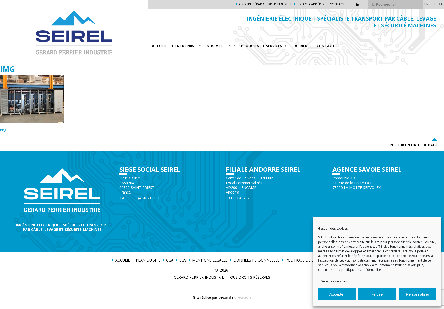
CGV (182, 260)
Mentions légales (210, 260)
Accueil (159, 45)
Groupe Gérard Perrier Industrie (265, 4)
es (434, 4)
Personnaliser (417, 294)
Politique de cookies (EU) (310, 260)
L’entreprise (184, 45)
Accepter (337, 294)
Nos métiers (219, 45)
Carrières (301, 45)
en (426, 4)
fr (440, 4)
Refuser (377, 294)
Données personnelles (257, 260)
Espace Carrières (311, 4)
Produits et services (261, 45)
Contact (337, 4)
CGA (169, 260)
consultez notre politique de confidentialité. (350, 269)
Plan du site (148, 260)
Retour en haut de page (414, 144)
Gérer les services (334, 281)
